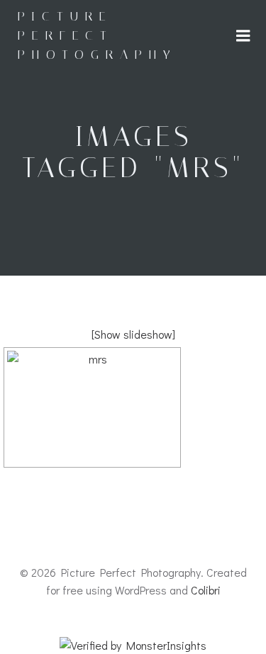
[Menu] (243, 36)
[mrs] (92, 407)
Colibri (206, 589)
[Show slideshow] (133, 334)
